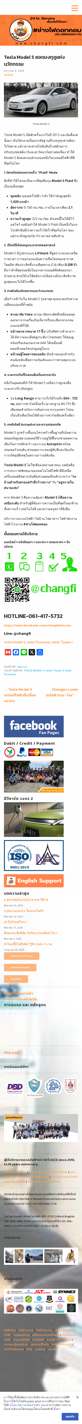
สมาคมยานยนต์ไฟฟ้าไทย (44, 1181)
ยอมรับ (70, 1416)
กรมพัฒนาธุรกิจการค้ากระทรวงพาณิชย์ (39, 1174)
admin (8, 74)
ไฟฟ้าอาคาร (26, 1330)
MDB (29, 1349)
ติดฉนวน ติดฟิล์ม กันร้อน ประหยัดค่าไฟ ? (31, 933)
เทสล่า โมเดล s (62, 642)
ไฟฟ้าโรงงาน (44, 1330)
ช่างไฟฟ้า (38, 1339)
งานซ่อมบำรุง (21, 1335)
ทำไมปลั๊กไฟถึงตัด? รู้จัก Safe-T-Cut (28, 944)
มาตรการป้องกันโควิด (20, 999)
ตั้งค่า (57, 1409)
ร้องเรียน (16, 978)
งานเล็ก (52, 1349)
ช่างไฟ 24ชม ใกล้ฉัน (59, 1339)
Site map (11, 1052)
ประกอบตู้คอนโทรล (16, 1344)
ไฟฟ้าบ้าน (10, 1330)
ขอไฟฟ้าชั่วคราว (62, 1344)
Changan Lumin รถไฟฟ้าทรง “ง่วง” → (62, 692)
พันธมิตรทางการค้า (18, 993)
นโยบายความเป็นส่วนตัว (25, 1405)
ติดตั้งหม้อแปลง (14, 1349)
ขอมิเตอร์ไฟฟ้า (39, 1344)
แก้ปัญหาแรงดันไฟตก (46, 1335)
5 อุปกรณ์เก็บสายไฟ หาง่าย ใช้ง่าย (26, 900)
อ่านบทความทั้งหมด (22, 955)
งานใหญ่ (40, 1349)
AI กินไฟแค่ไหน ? (15, 922)
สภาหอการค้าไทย (15, 1172)
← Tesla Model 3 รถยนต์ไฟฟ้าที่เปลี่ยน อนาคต (20, 695)
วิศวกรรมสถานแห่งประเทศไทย (48, 1172)
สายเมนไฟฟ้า (21, 1339)
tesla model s (14, 642)
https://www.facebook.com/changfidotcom (37, 625)
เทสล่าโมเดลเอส (38, 642)
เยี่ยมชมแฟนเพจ (20, 967)
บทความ (22, 666)
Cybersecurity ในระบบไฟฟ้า (24, 911)
